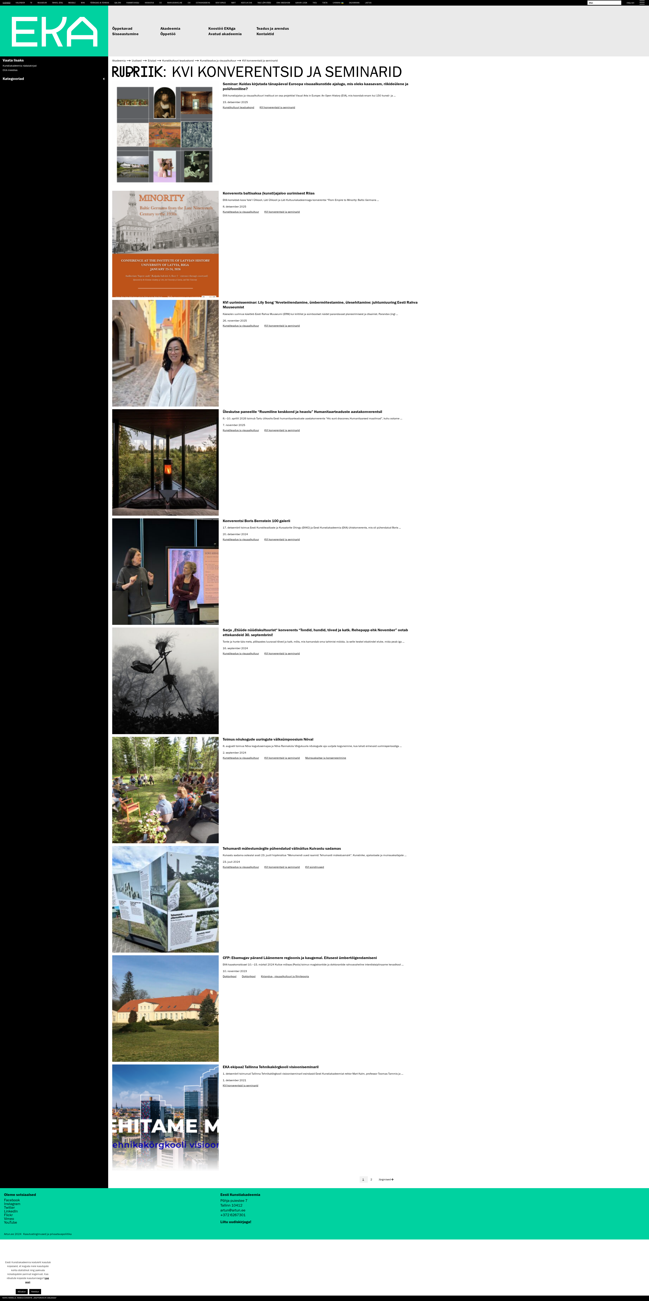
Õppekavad (122, 28)
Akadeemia (170, 28)
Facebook (12, 1200)
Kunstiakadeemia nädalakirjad (20, 65)
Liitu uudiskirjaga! (235, 1222)
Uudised (6, 3)
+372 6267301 (233, 1215)
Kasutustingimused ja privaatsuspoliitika (47, 1234)
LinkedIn (11, 1211)
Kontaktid (265, 34)
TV (31, 3)
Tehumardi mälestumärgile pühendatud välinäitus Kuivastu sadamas (282, 848)
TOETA (324, 3)
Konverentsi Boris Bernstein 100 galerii (256, 521)
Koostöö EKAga (221, 28)
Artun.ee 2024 (12, 1234)
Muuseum (42, 3)
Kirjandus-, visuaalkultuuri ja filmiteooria (285, 976)
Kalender (20, 3)
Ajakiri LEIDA (301, 3)
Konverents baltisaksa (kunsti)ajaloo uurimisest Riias (269, 193)
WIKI (83, 3)
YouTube (10, 1222)
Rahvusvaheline (174, 3)
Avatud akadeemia (225, 34)
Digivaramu (354, 3)
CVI (189, 3)
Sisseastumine (125, 34)
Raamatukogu (132, 3)
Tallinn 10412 (231, 1205)
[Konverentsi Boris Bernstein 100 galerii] (165, 571)
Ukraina (336, 3)
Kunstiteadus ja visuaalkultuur (241, 212)
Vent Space (220, 3)
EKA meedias (10, 70)
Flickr (8, 1215)
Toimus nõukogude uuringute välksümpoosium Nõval (268, 739)
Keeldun (35, 1291)
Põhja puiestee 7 (233, 1200)
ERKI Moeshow (283, 3)
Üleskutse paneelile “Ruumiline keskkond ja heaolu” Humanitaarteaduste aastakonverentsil (302, 411)
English (630, 3)
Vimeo (9, 1219)
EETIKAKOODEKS (203, 3)
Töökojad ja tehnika (99, 3)
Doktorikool (229, 976)
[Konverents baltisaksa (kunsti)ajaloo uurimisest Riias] (165, 244)
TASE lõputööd (264, 3)
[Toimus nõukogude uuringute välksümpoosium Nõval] (165, 790)
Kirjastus (149, 3)
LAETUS (368, 3)
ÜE (160, 3)
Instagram (12, 1204)
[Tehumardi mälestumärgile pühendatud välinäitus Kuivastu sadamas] (165, 899)
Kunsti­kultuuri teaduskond (238, 107)
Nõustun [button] (22, 1291)
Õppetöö (168, 34)
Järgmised (385, 1179)
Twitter (9, 1207)
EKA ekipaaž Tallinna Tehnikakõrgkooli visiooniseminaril (271, 1067)
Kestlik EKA (246, 3)
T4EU (315, 3)
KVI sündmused (314, 867)
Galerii (117, 3)
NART (233, 3)
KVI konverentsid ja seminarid (277, 107)
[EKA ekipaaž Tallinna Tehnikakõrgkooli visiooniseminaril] (165, 1117)
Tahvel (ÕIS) (57, 3)
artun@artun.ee (232, 1210)
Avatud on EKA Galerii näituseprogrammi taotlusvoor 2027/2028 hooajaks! (37, 1298)
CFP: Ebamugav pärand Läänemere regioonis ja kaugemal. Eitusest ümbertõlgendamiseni (300, 957)
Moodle (72, 3)
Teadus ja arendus (273, 28)
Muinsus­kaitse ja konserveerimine (325, 758)
